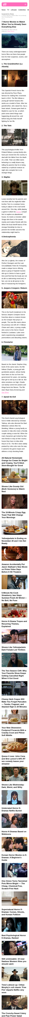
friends (18, 212)
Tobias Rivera (10, 31)
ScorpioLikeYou (6, 14)
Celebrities (22, 10)
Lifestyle (14, 10)
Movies (12, 14)
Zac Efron (5, 392)
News (4, 10)
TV (8, 10)
